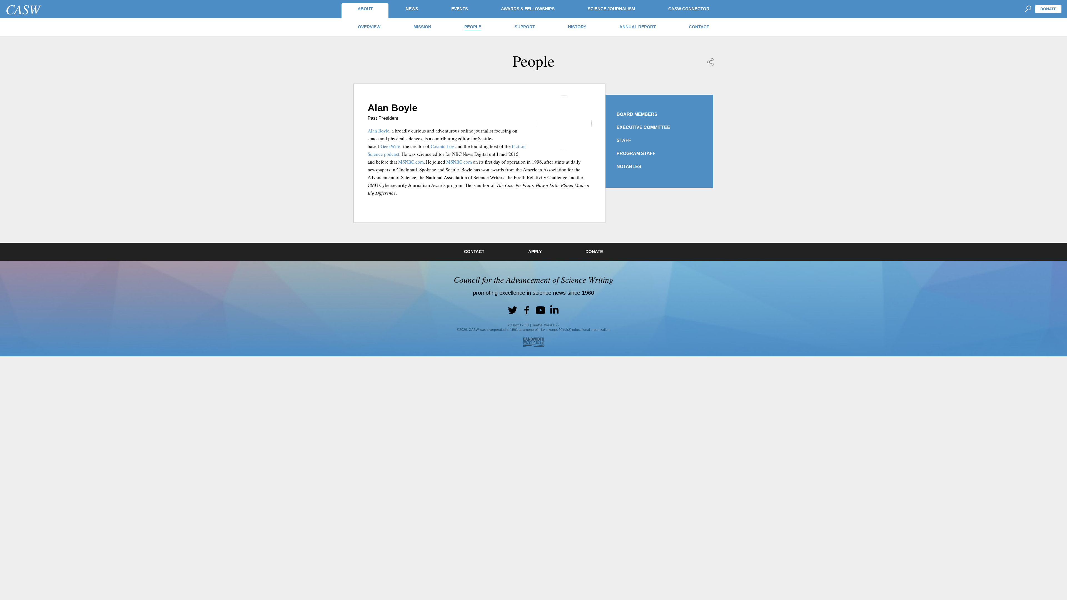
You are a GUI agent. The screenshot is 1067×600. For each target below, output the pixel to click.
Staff (624, 140)
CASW (23, 9)
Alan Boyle (378, 131)
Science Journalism (611, 8)
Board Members (637, 114)
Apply (535, 251)
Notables (629, 166)
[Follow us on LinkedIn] (554, 310)
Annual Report (637, 26)
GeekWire (390, 146)
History (577, 26)
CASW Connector (688, 8)
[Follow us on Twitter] (512, 310)
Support (525, 26)
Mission (422, 26)
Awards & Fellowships (528, 8)
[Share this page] (710, 62)
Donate (1048, 9)
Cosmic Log (442, 146)
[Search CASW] (1028, 9)
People (472, 26)
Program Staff (636, 153)
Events (459, 8)
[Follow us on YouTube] (540, 310)
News (412, 8)
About (365, 8)
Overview (369, 26)
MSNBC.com (411, 162)
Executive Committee (643, 127)
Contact (699, 26)
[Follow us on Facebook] (526, 310)
